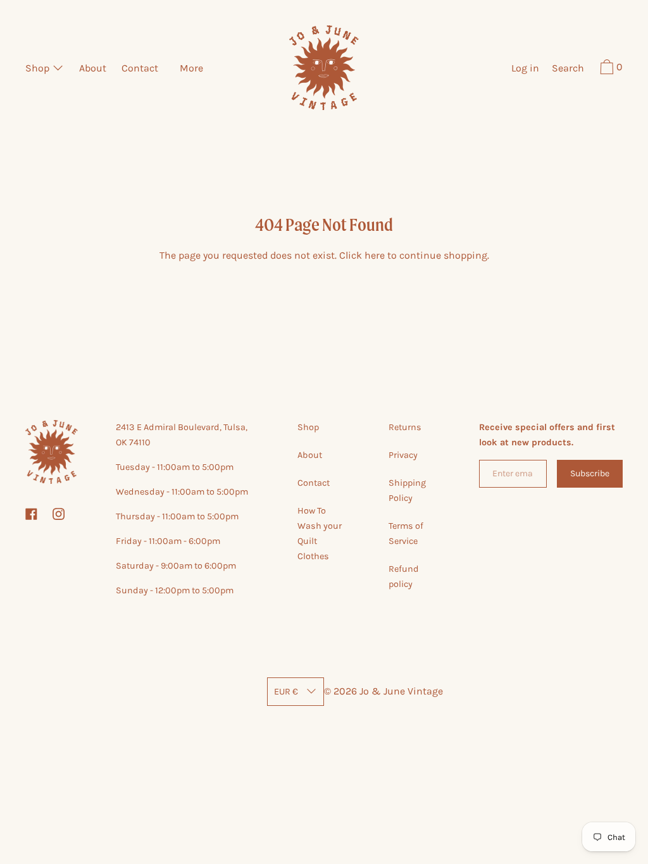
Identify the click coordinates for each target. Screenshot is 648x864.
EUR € (286, 691)
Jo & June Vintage (401, 691)
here (374, 255)
